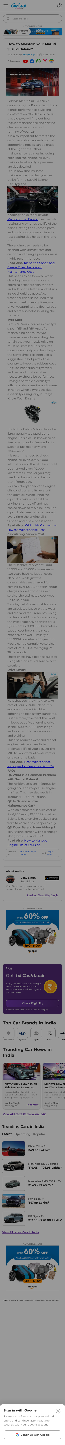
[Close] (58, 1411)
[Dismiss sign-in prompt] (32, 722)
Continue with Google (35, 1434)
